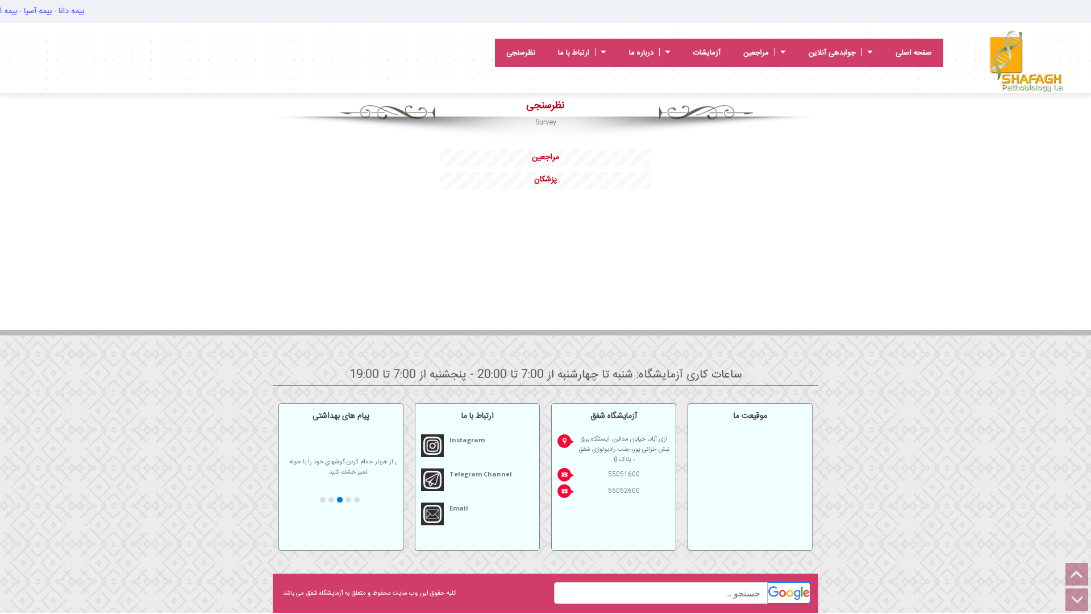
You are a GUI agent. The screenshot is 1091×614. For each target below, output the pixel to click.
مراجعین (756, 53)
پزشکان (545, 179)
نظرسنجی (520, 53)
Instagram (467, 439)
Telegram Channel (480, 474)
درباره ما (641, 53)
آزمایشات (707, 53)
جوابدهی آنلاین (832, 53)
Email (458, 508)
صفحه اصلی (914, 53)
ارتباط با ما (573, 53)
